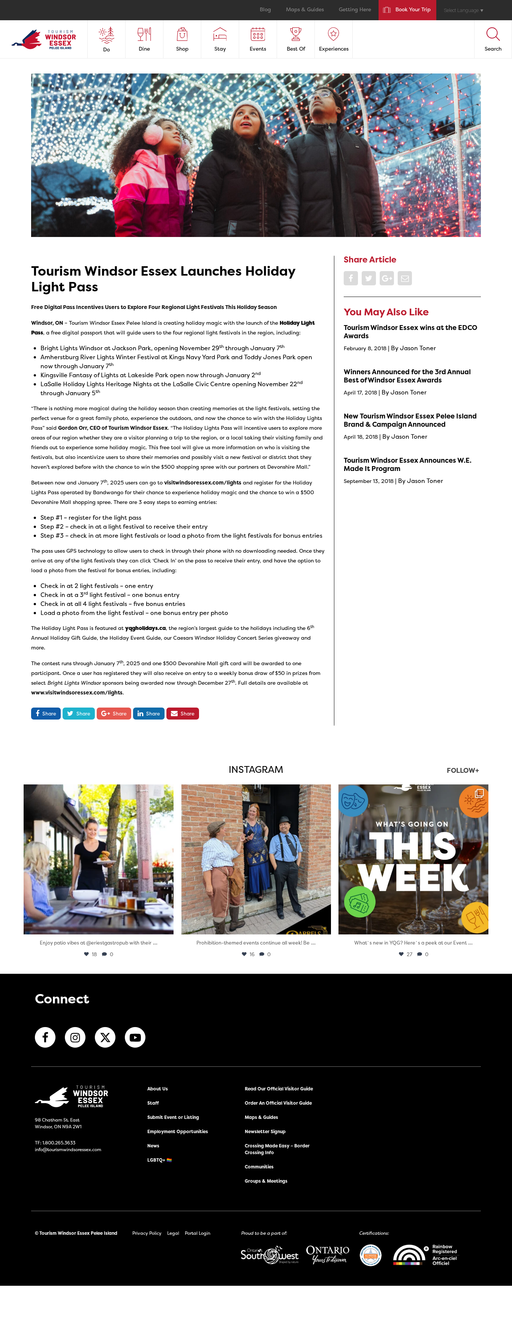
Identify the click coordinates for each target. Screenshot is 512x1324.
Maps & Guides (305, 9)
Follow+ (463, 771)
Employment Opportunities (177, 1131)
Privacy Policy (147, 1233)
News (153, 1146)
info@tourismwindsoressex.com (68, 1149)
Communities (259, 1167)
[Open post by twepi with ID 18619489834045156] (99, 859)
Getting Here (355, 9)
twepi (97, 792)
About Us (157, 1089)
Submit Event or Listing (173, 1117)
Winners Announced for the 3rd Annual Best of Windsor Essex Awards (407, 376)
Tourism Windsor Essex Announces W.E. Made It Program (408, 464)
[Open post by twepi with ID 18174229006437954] (413, 859)
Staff (153, 1103)
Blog (265, 9)
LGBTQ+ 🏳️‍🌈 (159, 1160)
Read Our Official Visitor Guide (279, 1089)
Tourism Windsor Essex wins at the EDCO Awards (410, 331)
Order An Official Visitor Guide (278, 1103)
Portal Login (197, 1233)
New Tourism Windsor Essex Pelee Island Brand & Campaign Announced (410, 420)
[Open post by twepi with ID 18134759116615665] (256, 859)
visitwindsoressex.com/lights (202, 482)
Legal (173, 1233)
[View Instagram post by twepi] (166, 925)
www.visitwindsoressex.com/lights (77, 692)
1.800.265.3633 (58, 1143)
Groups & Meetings (266, 1181)
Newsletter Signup (265, 1131)
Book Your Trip (413, 9)
